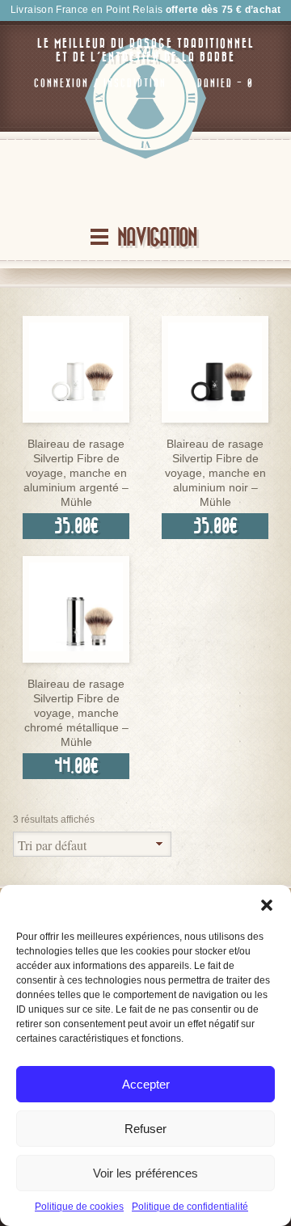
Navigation (156, 238)
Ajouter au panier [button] (76, 418)
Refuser (145, 1128)
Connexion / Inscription (100, 83)
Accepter (146, 1084)
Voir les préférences (145, 1173)
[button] (267, 905)
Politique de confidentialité (190, 1206)
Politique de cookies (79, 1206)
